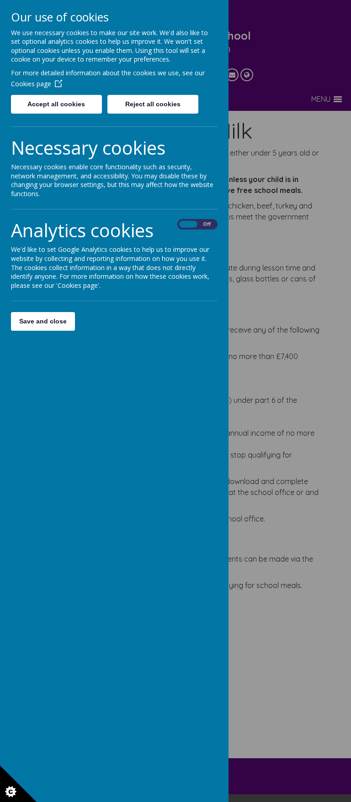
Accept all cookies (56, 104)
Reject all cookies (153, 104)
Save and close (43, 321)
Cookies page (31, 83)
